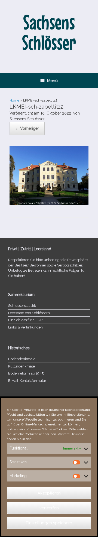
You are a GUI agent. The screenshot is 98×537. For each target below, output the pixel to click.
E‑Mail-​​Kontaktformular (27, 381)
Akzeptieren (49, 493)
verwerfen (49, 508)
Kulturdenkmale (21, 366)
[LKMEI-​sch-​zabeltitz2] (49, 203)
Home (14, 100)
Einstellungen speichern (49, 522)
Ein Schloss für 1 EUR (25, 320)
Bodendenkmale (21, 359)
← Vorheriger (27, 128)
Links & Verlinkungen (25, 327)
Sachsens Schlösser (27, 119)
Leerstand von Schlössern (29, 313)
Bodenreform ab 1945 (26, 373)
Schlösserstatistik (22, 306)
